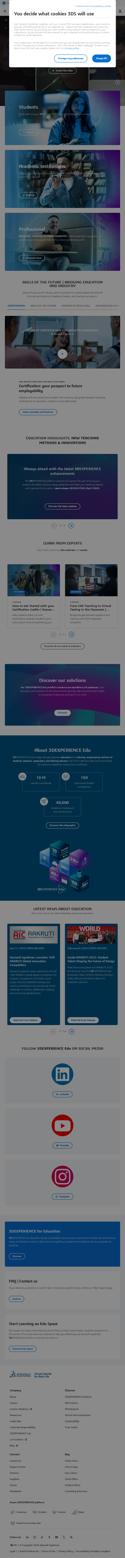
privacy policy (72, 48)
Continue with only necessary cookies (93, 6)
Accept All (101, 58)
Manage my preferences (70, 58)
